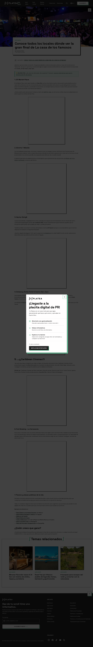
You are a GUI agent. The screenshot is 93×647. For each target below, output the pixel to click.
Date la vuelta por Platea (39, 348)
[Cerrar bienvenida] (64, 297)
